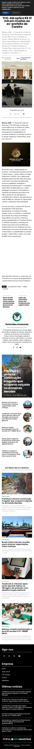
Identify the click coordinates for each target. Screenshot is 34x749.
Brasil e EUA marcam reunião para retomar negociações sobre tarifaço (10, 405)
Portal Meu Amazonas (7, 58)
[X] (14, 656)
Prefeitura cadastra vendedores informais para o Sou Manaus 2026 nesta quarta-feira (11, 453)
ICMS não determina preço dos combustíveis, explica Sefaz (24, 301)
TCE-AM (5, 289)
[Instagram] (17, 347)
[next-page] (28, 357)
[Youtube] (20, 347)
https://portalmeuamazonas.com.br (17, 327)
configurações (6, 9)
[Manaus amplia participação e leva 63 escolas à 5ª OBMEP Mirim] (27, 429)
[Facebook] (13, 347)
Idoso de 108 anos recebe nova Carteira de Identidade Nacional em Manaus (8, 302)
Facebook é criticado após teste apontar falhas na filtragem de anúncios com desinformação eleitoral (11, 417)
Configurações (15, 12)
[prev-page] (25, 357)
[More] (24, 114)
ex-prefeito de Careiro (14, 286)
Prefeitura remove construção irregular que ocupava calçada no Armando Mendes (17, 381)
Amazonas (6, 496)
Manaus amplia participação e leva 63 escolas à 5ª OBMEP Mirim (11, 429)
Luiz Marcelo (7, 395)
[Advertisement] (17, 257)
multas (25, 286)
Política (5, 581)
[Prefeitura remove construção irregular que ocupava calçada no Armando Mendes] (17, 483)
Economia (5, 539)
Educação (5, 626)
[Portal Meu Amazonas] (17, 316)
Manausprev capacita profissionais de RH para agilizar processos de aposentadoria (11, 441)
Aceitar (5, 12)
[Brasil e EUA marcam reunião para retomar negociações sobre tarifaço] (27, 405)
